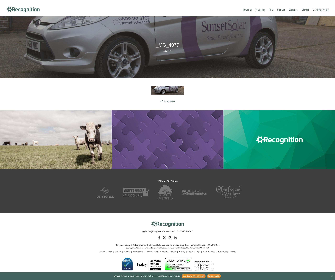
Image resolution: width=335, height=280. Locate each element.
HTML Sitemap (209, 252)
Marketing (260, 10)
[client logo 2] (136, 192)
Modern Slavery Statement (157, 252)
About (102, 252)
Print (271, 10)
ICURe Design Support (226, 252)
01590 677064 (321, 10)
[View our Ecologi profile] (149, 265)
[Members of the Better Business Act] (203, 265)
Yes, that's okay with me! (193, 276)
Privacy (182, 252)
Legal (198, 252)
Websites (293, 10)
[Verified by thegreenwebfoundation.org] (178, 264)
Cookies (173, 252)
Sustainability (138, 252)
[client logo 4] (194, 192)
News (110, 252)
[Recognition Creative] (167, 224)
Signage (281, 10)
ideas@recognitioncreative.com (159, 231)
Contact (305, 10)
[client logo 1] (105, 192)
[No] (331, 276)
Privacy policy (214, 276)
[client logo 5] (229, 192)
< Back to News (167, 101)
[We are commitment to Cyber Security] (127, 264)
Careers (118, 252)
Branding (247, 10)
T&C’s (190, 252)
